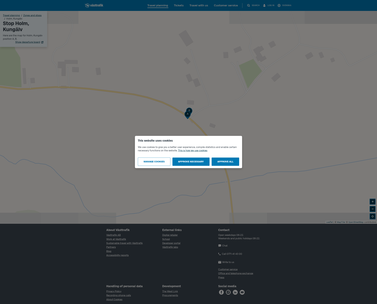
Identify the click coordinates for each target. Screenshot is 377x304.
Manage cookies (154, 161)
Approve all (225, 161)
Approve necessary (191, 161)
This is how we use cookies (192, 150)
